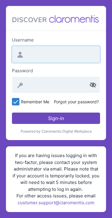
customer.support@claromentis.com (56, 202)
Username (23, 40)
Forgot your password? (76, 101)
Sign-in (56, 118)
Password (22, 70)
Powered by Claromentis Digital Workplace (56, 131)
